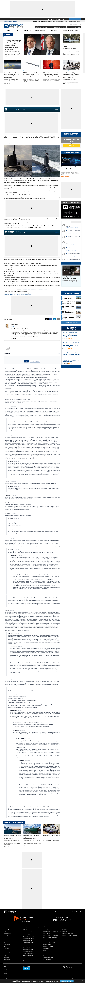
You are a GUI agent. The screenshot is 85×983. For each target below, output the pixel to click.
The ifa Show (64, 931)
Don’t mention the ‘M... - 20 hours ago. (71, 244)
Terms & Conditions (77, 978)
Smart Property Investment (9, 952)
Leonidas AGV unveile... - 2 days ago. (71, 256)
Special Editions (56, 27)
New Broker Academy (47, 944)
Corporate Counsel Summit (48, 929)
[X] (47, 319)
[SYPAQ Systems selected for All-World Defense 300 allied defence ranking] (71, 38)
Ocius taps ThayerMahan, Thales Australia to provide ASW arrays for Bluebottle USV (12, 837)
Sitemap (5, 973)
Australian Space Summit (28, 951)
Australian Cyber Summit (28, 942)
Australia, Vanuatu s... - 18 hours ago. (71, 233)
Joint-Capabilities (39, 30)
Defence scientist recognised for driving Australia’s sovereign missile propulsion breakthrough (51, 74)
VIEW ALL (57, 109)
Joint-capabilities (66, 70)
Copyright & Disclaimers (62, 978)
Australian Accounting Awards (29, 931)
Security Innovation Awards (48, 953)
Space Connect (7, 953)
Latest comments (66, 221)
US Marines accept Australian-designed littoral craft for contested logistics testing (31, 837)
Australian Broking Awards (28, 938)
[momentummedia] (23, 919)
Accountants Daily (7, 927)
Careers (50, 27)
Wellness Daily (6, 957)
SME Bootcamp (46, 955)
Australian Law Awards (27, 946)
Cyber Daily (6, 937)
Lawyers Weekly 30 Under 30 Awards (50, 942)
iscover (79, 27)
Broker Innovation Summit (28, 960)
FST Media (6, 940)
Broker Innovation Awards (28, 959)
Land (26, 30)
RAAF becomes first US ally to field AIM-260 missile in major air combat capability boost (31, 74)
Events (64, 27)
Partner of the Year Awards (48, 946)
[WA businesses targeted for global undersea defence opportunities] (51, 829)
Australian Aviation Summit (28, 936)
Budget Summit (46, 926)
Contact (44, 19)
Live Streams (73, 27)
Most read (76, 221)
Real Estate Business (8, 950)
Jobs (61, 27)
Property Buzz (6, 948)
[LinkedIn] (65, 968)
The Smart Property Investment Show (69, 935)
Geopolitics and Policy (70, 30)
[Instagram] (69, 968)
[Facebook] (62, 968)
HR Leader (6, 942)
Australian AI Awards (27, 933)
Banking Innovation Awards (28, 953)
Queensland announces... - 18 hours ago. (72, 227)
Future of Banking (46, 933)
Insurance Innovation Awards (48, 940)
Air (17, 30)
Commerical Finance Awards (48, 928)
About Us (5, 968)
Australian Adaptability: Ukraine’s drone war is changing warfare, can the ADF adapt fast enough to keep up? (71, 75)
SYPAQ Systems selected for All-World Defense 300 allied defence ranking (71, 48)
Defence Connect (7, 939)
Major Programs (41, 27)
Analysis (46, 27)
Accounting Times (7, 929)
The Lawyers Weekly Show (67, 933)
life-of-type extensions (30, 273)
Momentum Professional (67, 939)
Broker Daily (6, 935)
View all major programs (71, 322)
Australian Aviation (7, 933)
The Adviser (6, 955)
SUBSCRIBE (26, 968)
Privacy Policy (70, 978)
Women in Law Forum (66, 928)
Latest (8, 34)
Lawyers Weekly (7, 944)
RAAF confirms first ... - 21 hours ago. (71, 250)
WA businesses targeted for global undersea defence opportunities (51, 836)
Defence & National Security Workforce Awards (52, 931)
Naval (9, 30)
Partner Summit (46, 948)
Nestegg (5, 946)
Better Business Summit (28, 957)
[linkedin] (54, 319)
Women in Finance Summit (48, 959)
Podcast (68, 27)
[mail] (58, 319)
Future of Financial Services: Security (50, 937)
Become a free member (75, 19)
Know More (13, 338)
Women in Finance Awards (48, 957)
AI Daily (5, 931)
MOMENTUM (13, 19)
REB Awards (45, 950)
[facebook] (50, 319)
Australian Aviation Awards (28, 934)
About (35, 19)
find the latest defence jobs (10, 21)
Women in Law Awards (66, 926)
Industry (54, 30)
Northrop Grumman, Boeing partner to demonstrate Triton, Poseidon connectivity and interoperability (12, 75)
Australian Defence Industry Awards (30, 944)
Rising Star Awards (46, 952)
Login (66, 19)
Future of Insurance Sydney (48, 939)
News (36, 27)
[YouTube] (71, 968)
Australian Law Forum (27, 947)
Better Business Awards (28, 955)
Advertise (40, 19)
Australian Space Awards (28, 949)
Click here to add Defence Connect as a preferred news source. (17, 294)
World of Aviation (7, 959)
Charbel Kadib (14, 143)
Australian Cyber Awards (28, 940)
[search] (80, 24)
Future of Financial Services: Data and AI (51, 935)
